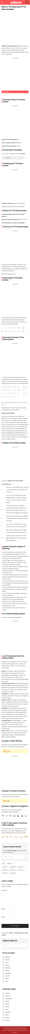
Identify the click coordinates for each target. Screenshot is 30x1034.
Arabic (14, 1028)
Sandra (7, 1001)
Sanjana (7, 976)
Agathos (7, 957)
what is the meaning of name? (15, 2)
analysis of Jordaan (6, 867)
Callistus (7, 996)
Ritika (7, 978)
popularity (13, 873)
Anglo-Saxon (23, 1028)
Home (3, 933)
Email (3, 917)
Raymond (8, 973)
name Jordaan (22, 870)
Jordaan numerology (6, 870)
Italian (17, 1028)
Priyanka (7, 968)
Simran (7, 1020)
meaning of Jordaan (14, 870)
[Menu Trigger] (27, 2)
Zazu (6, 981)
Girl (4, 1028)
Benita (7, 1017)
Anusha (7, 960)
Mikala (7, 970)
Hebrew (9, 863)
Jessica (7, 965)
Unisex (10, 1028)
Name (4, 909)
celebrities (13, 867)
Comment (5, 890)
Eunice (7, 1007)
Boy (3, 863)
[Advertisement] (15, 28)
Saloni (7, 1015)
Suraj (6, 962)
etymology (20, 867)
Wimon (5, 1030)
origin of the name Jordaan (6, 873)
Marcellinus (8, 998)
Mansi (7, 1004)
